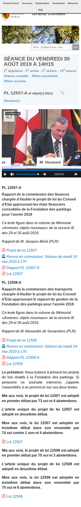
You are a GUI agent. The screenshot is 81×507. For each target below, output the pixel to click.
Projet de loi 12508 (22, 340)
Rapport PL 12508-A (23, 357)
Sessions (27, 3)
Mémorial (73, 3)
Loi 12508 (14, 364)
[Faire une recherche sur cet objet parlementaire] (59, 90)
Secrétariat (58, 3)
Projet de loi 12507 (22, 250)
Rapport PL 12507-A (23, 268)
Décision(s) (12, 100)
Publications (42, 3)
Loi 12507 (14, 274)
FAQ (40, 10)
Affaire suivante (15, 81)
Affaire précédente (45, 76)
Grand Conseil (48, 13)
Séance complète (16, 76)
